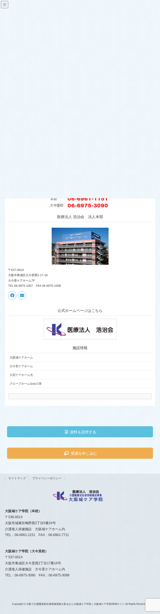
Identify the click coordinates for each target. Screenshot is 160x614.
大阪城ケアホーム (21, 357)
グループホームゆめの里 (26, 383)
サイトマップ (17, 478)
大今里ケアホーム (21, 366)
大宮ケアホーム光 (21, 375)
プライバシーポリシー (46, 478)
